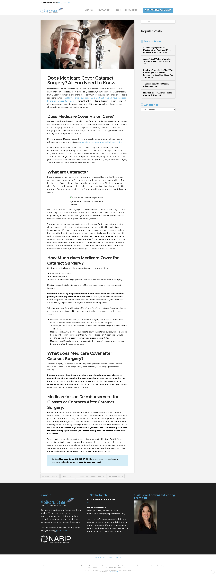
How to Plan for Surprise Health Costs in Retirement (157, 94)
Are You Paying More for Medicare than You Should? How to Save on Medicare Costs (157, 49)
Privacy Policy (99, 557)
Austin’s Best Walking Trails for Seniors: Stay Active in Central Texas (157, 61)
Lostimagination (114, 571)
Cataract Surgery (50, 476)
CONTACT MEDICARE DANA (158, 10)
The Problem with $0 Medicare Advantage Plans (157, 85)
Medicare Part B (116, 476)
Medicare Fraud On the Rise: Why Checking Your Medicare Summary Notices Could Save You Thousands (158, 73)
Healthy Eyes (67, 476)
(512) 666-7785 (64, 2)
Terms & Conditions (115, 557)
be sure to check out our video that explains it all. (101, 142)
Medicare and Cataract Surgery (91, 476)
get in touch (61, 531)
